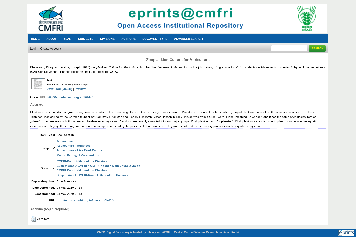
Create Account (50, 48)
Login (33, 48)
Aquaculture (65, 141)
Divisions (107, 38)
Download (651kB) (59, 89)
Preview (80, 89)
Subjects (85, 38)
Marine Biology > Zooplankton (78, 155)
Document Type (154, 38)
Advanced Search (188, 38)
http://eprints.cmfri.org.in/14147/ (70, 97)
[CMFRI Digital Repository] (177, 34)
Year (67, 38)
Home (35, 38)
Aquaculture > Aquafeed (74, 145)
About (51, 38)
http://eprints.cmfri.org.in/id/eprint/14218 (85, 200)
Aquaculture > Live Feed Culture (79, 150)
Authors (128, 38)
